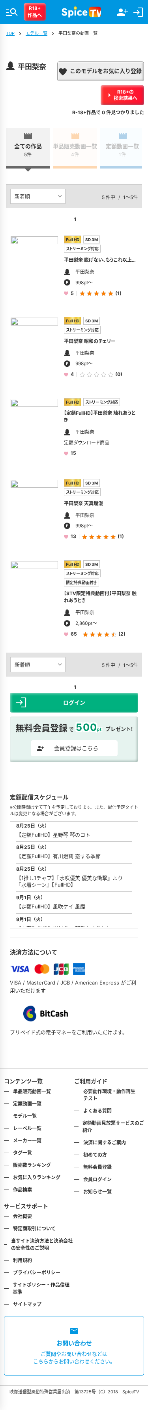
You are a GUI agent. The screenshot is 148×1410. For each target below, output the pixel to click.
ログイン (74, 702)
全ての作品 (28, 150)
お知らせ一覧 (97, 1192)
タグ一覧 (22, 1153)
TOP (10, 33)
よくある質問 (97, 1111)
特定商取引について (34, 1229)
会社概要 (22, 1216)
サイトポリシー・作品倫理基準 (41, 1288)
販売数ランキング (32, 1165)
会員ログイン (97, 1179)
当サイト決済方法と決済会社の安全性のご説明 (42, 1244)
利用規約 (22, 1260)
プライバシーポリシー (36, 1273)
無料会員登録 (97, 1167)
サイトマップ (27, 1304)
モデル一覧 (36, 33)
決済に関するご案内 (104, 1143)
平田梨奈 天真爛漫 (83, 503)
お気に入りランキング (36, 1177)
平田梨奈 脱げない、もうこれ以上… (100, 260)
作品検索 (22, 1190)
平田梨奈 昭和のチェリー (90, 341)
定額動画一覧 (122, 150)
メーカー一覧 (27, 1141)
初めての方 (95, 1155)
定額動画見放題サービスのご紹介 (113, 1126)
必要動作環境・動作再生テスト (109, 1095)
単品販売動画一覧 (75, 150)
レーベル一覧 (27, 1128)
